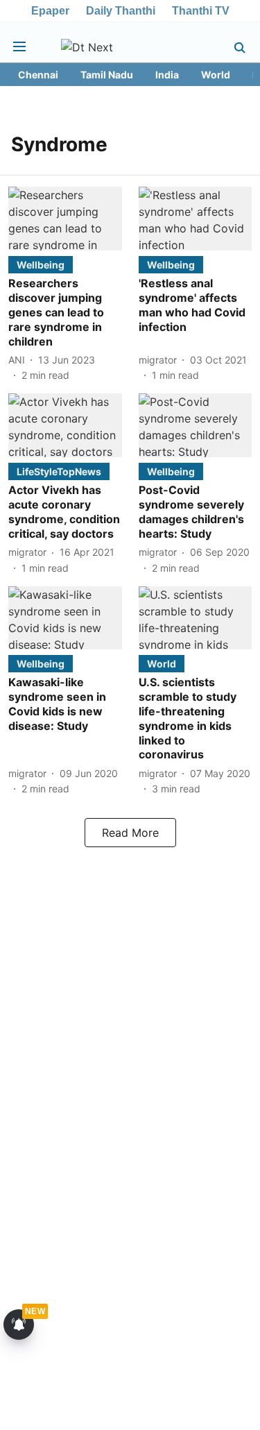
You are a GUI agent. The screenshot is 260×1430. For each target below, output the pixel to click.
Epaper (50, 11)
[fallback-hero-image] (65, 218)
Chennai (38, 74)
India (167, 74)
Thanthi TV (200, 11)
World (215, 74)
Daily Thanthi (120, 11)
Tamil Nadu (106, 74)
